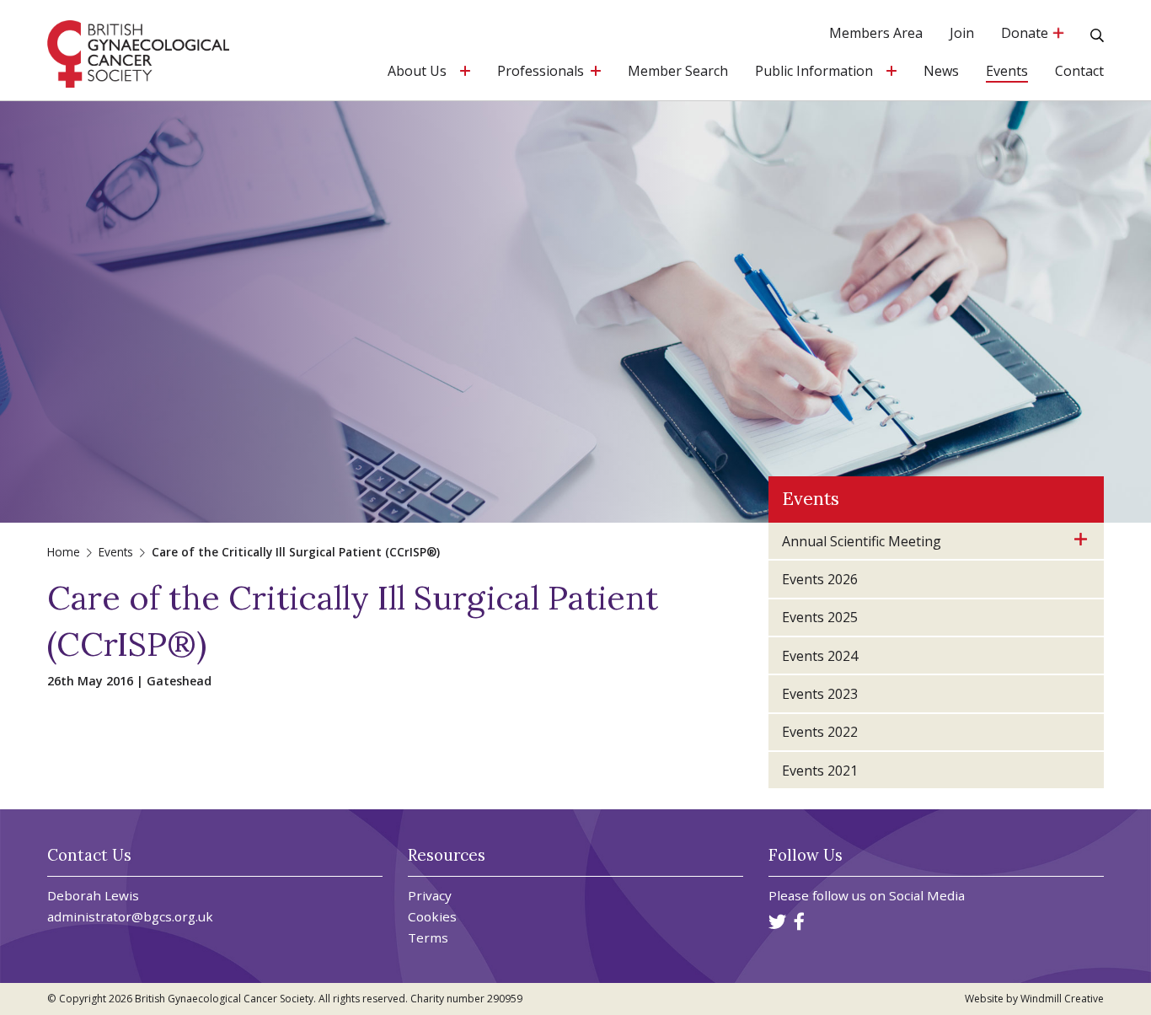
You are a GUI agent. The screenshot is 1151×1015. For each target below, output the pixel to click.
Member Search (678, 72)
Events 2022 (820, 731)
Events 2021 (820, 770)
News (941, 72)
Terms (428, 938)
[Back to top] (1103, 967)
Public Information (814, 72)
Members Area (876, 34)
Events (1007, 72)
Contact (1079, 72)
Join (962, 34)
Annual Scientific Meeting (861, 541)
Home (63, 552)
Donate (1026, 34)
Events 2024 (820, 656)
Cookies (432, 916)
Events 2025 (820, 617)
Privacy (430, 895)
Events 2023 (820, 694)
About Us (417, 72)
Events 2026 (820, 579)
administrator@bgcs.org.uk (130, 916)
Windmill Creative (1062, 998)
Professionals (540, 72)
